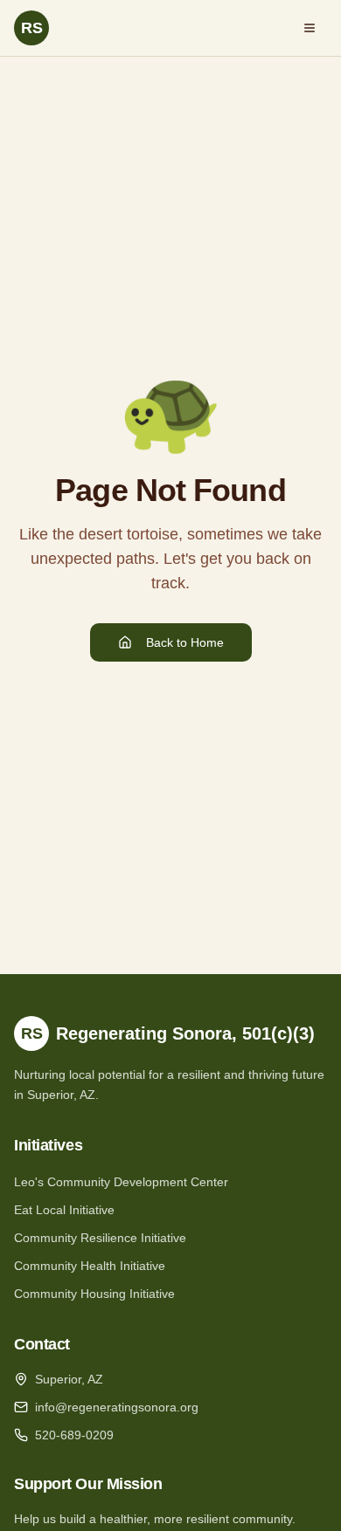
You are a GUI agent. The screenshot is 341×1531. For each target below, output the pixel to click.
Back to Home (185, 642)
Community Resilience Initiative (100, 1238)
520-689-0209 (74, 1435)
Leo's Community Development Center (121, 1182)
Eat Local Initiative (64, 1210)
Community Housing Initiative (94, 1294)
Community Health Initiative (89, 1266)
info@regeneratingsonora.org (116, 1407)
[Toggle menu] (309, 27)
